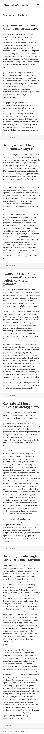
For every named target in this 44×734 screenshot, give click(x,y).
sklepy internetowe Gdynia (28, 154)
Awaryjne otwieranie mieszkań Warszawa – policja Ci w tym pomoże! (19, 279)
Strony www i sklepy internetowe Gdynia (18, 147)
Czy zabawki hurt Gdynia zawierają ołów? (21, 405)
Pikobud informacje (15, 5)
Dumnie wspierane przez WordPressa (16, 731)
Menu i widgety (38, 7)
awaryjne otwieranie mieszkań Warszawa (20, 347)
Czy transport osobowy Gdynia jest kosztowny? (20, 27)
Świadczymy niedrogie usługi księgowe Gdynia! (21, 558)
